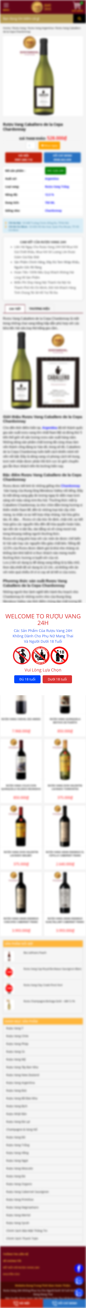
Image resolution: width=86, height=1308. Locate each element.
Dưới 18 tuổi (57, 679)
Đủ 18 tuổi (27, 679)
